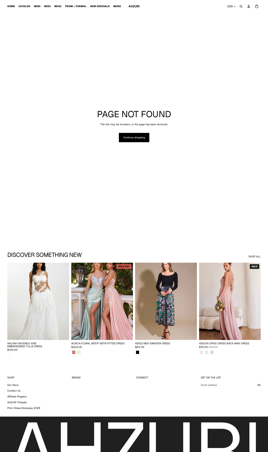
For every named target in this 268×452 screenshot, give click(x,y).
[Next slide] (63, 301)
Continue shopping (134, 137)
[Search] (241, 6)
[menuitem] (117, 6)
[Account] (249, 6)
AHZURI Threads (16, 402)
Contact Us (13, 390)
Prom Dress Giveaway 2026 (23, 408)
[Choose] (63, 334)
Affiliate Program (17, 396)
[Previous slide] (12, 301)
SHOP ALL (254, 256)
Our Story (13, 385)
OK (259, 385)
